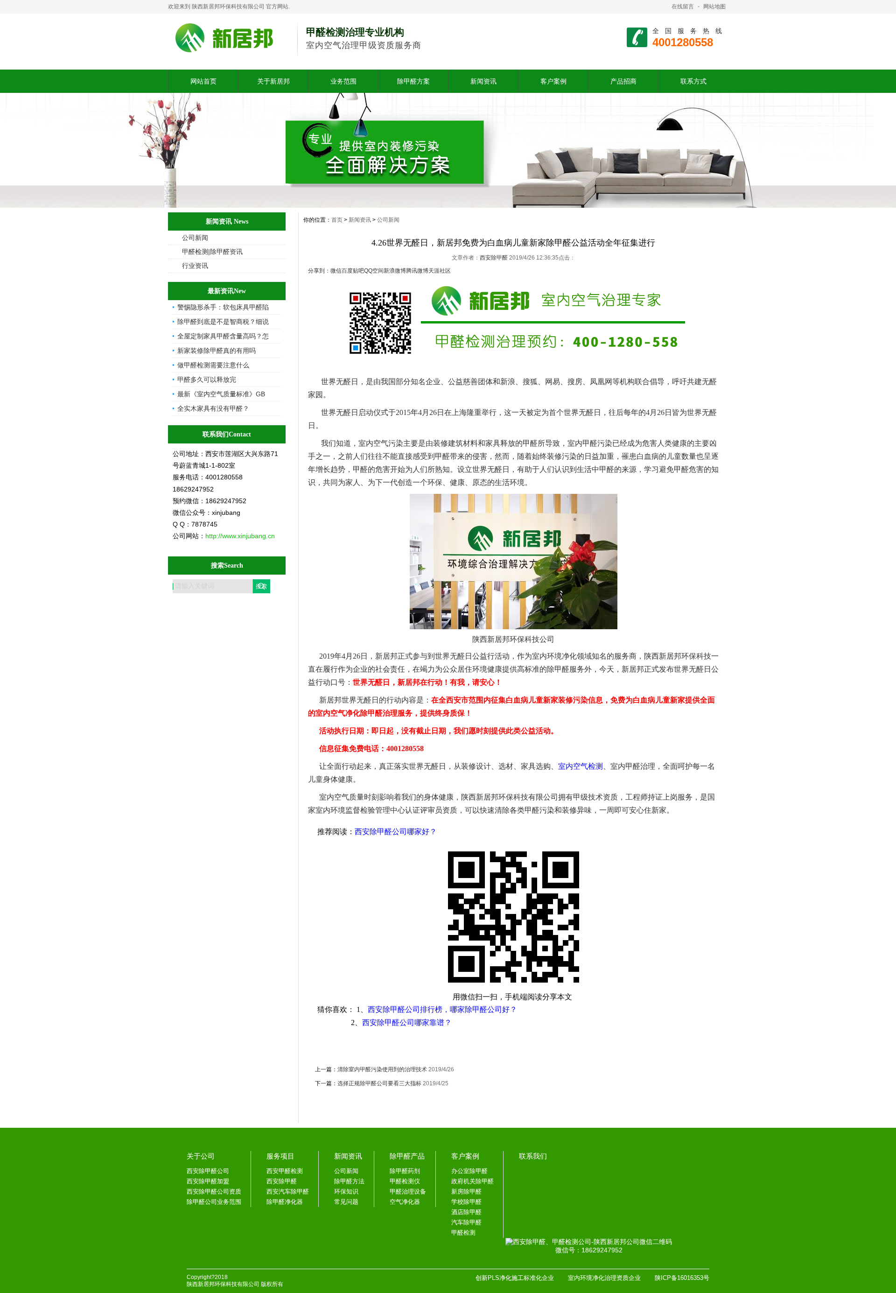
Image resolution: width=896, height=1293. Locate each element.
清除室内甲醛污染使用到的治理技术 (382, 1069)
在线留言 (683, 6)
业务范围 (343, 81)
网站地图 (714, 6)
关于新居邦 (273, 81)
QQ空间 (374, 270)
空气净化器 (405, 1201)
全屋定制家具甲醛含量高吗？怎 (223, 336)
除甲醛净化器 (284, 1201)
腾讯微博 (417, 270)
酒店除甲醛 (466, 1212)
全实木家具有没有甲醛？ (213, 408)
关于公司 (201, 1156)
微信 (336, 270)
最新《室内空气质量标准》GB (221, 394)
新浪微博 (395, 270)
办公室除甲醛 (469, 1170)
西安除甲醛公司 (208, 1170)
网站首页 (203, 81)
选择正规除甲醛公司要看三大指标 (379, 1083)
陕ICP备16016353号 (682, 1277)
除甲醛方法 (349, 1181)
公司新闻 (195, 237)
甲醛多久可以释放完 (206, 379)
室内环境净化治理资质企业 (604, 1277)
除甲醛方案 (413, 81)
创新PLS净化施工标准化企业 (515, 1277)
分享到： (319, 270)
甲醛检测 (463, 1232)
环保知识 (346, 1191)
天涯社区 (439, 270)
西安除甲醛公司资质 (214, 1191)
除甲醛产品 (407, 1156)
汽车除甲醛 (466, 1222)
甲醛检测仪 (405, 1181)
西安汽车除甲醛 (287, 1191)
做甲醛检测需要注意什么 (213, 365)
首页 (337, 220)
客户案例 (553, 81)
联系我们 (533, 1156)
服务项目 (280, 1156)
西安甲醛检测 (284, 1170)
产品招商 (623, 81)
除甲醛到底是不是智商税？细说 (223, 321)
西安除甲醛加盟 (208, 1181)
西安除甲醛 (494, 257)
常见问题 (346, 1201)
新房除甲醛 (466, 1191)
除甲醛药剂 (405, 1170)
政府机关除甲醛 (472, 1181)
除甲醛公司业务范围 (214, 1201)
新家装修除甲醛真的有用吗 (216, 350)
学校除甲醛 (466, 1201)
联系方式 (693, 81)
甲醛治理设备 (408, 1191)
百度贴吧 (353, 270)
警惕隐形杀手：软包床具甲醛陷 (223, 307)
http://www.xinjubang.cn (240, 536)
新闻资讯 (483, 81)
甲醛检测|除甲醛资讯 (212, 251)
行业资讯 (195, 265)
